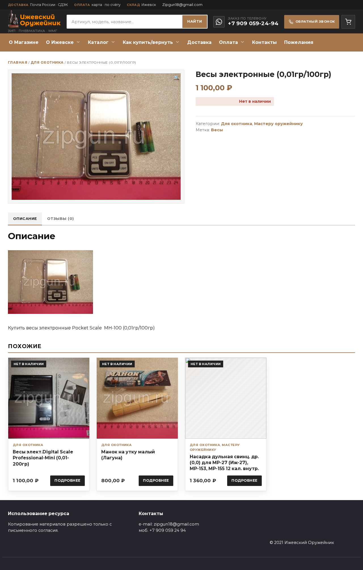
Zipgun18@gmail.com (182, 5)
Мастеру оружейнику (278, 123)
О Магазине (24, 42)
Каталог (98, 42)
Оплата (228, 42)
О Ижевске (60, 42)
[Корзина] (348, 22)
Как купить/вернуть (148, 42)
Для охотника (47, 62)
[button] (177, 77)
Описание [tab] (25, 219)
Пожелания (298, 42)
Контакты (264, 42)
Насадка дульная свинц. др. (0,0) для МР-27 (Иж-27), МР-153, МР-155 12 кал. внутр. (224, 462)
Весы (217, 129)
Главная (17, 62)
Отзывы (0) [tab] (60, 219)
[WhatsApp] (219, 21)
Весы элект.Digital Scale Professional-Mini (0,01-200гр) (43, 457)
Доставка (199, 42)
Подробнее (67, 480)
